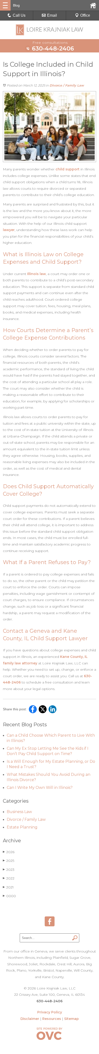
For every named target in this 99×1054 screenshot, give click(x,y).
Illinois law (36, 274)
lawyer (9, 230)
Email (52, 15)
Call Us (19, 15)
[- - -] (5, 5)
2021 (8, 887)
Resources (51, 1019)
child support (68, 169)
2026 (8, 852)
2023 (8, 869)
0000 (9, 896)
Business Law (19, 811)
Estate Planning (22, 827)
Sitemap (71, 1019)
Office (85, 15)
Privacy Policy (49, 1012)
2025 (8, 860)
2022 (8, 878)
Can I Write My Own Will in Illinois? (40, 787)
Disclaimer (29, 1019)
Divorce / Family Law (67, 85)
